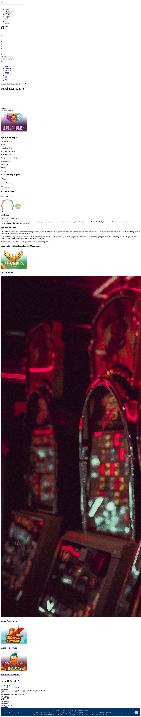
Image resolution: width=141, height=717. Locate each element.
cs (1, 53)
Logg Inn (11, 59)
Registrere (4, 59)
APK (6, 18)
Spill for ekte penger (7, 110)
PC (6, 21)
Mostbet (7, 9)
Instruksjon (8, 16)
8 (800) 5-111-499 (18, 694)
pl (1, 42)
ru (1, 35)
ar (1, 51)
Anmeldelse (4, 696)
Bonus (7, 23)
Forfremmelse (7, 57)
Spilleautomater (9, 11)
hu (1, 49)
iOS (6, 20)
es (1, 46)
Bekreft (17, 687)
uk (1, 37)
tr (1, 55)
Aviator (7, 14)
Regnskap (8, 13)
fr (1, 48)
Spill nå (4, 108)
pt (1, 41)
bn (1, 44)
